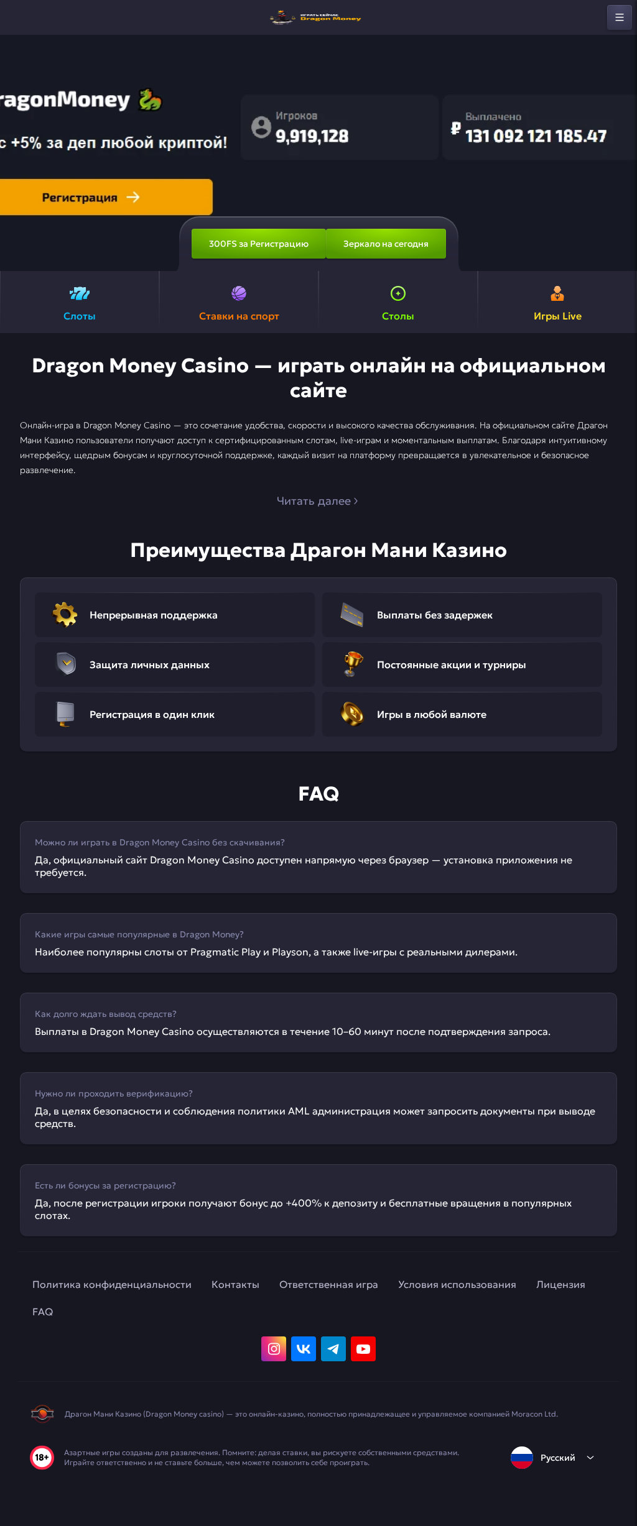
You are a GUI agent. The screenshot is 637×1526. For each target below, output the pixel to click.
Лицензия (560, 1284)
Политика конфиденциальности (112, 1284)
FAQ (42, 1311)
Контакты (235, 1284)
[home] (318, 17)
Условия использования (457, 1284)
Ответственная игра (328, 1284)
